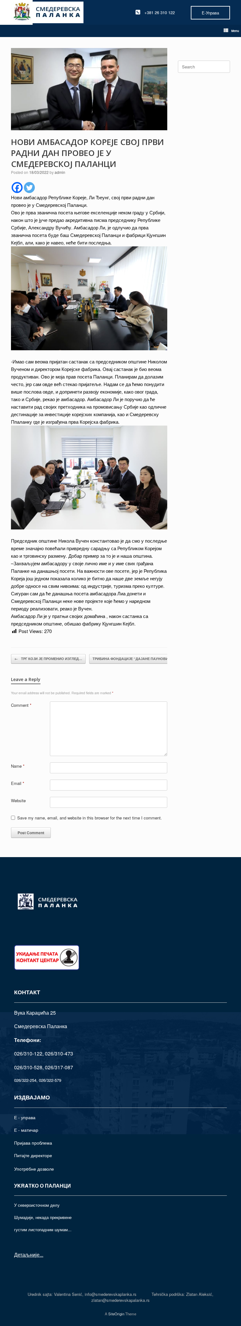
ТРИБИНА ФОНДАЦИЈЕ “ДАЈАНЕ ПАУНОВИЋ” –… (139, 658)
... (41, 1254)
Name (17, 766)
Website (18, 800)
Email (17, 783)
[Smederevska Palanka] (47, 12)
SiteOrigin (116, 1313)
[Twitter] (29, 187)
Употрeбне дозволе (34, 1169)
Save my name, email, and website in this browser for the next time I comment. (89, 818)
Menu (235, 31)
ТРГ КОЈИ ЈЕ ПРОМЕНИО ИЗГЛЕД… (48, 658)
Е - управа (24, 1117)
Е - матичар (26, 1130)
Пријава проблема (33, 1143)
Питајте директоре (33, 1155)
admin (60, 172)
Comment (21, 705)
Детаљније (27, 1254)
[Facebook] (17, 187)
